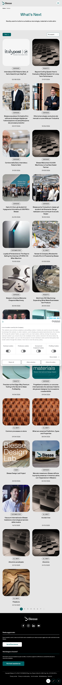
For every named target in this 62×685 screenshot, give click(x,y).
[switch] (23, 351)
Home (4, 8)
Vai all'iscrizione (12, 644)
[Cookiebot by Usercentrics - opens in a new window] (53, 321)
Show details (53, 357)
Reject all (11, 362)
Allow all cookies (50, 362)
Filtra (6, 34)
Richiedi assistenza (13, 663)
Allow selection (31, 362)
